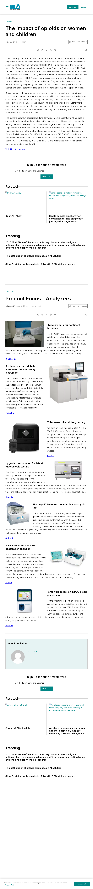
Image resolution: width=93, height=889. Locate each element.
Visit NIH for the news (16, 149)
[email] (55, 50)
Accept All (82, 884)
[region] (46, 884)
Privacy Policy (10, 885)
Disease (8, 21)
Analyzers (9, 291)
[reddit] (50, 50)
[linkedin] (42, 50)
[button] (7, 7)
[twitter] (46, 50)
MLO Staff (10, 306)
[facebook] (38, 50)
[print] (86, 50)
